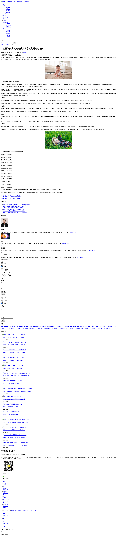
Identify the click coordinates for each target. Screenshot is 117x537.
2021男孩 (102, 326)
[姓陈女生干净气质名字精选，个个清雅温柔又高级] (15, 442)
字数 (2, 268)
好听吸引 (4, 328)
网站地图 (17, 510)
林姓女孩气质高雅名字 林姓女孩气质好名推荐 (14, 352)
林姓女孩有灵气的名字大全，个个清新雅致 (13, 337)
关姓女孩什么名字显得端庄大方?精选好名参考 (14, 430)
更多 (4, 28)
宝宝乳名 (53, 326)
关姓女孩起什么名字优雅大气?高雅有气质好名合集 (15, 422)
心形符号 (111, 326)
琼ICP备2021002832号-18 (25, 510)
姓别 (2, 265)
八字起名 (8, 30)
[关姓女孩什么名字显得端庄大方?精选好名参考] (14, 427)
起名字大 (89, 328)
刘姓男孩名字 (18, 195)
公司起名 (5, 20)
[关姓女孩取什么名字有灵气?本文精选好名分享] (14, 435)
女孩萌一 (26, 328)
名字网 (12, 510)
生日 (2, 278)
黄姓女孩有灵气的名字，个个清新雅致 (12, 368)
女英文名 (44, 326)
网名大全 (8, 35)
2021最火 (18, 328)
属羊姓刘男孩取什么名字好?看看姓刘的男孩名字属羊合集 (17, 391)
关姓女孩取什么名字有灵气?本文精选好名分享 (14, 437)
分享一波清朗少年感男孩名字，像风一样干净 (14, 211)
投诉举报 (33, 510)
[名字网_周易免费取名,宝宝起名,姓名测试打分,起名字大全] (15, 1)
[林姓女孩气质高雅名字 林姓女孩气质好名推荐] (14, 350)
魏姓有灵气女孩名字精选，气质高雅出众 (13, 360)
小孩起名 (97, 326)
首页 (4, 4)
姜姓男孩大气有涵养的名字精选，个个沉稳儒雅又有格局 (16, 204)
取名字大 (16, 326)
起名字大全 (8, 27)
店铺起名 (8, 33)
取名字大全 (8, 25)
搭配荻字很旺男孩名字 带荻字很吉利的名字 (13, 209)
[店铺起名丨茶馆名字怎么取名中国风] (12, 380)
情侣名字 (106, 326)
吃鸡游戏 (49, 328)
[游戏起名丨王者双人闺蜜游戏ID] (11, 411)
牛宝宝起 (40, 328)
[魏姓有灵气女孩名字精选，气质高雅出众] (13, 357)
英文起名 (68, 328)
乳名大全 (62, 326)
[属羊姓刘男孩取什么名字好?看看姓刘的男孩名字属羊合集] (17, 388)
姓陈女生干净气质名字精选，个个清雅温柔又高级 (15, 445)
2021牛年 (13, 328)
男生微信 (83, 326)
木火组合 (8, 328)
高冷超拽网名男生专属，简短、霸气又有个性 (14, 399)
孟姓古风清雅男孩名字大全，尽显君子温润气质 (14, 206)
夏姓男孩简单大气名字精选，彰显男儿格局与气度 (15, 212)
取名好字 (54, 328)
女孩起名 (8, 12)
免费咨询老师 (73, 232)
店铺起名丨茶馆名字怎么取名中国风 (12, 383)
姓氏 (2, 262)
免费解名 (3, 320)
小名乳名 (5, 14)
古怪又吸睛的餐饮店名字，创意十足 (12, 406)
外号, (85, 328)
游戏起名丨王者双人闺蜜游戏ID (10, 414)
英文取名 (5, 15)
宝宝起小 (7, 326)
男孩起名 (8, 10)
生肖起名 (8, 31)
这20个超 (12, 326)
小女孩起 (30, 326)
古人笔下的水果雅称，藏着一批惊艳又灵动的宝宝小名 (16, 375)
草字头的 (72, 326)
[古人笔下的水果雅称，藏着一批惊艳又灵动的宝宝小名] (16, 373)
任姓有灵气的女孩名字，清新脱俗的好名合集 (14, 345)
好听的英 (67, 326)
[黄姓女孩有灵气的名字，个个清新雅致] (13, 365)
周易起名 (5, 18)
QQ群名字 (81, 328)
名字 (2, 299)
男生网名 (72, 328)
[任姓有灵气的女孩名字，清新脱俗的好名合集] (14, 342)
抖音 (75, 326)
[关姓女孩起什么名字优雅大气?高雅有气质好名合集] (16, 419)
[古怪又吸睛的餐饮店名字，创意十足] (12, 404)
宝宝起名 (5, 5)
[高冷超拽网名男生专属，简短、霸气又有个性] (14, 396)
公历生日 (3, 291)
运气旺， (92, 326)
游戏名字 (8, 36)
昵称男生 (39, 326)
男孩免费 (49, 326)
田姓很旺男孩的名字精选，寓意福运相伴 (13, 207)
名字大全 (5, 22)
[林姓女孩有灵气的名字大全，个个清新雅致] (14, 334)
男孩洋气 (45, 328)
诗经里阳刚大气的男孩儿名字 (8, 195)
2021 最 (22, 328)
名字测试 (5, 17)
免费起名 (8, 9)
